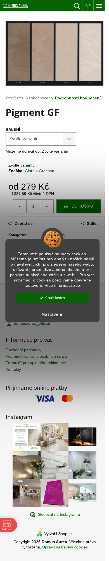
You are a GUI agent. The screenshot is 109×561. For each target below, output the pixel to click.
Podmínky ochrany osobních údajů (36, 356)
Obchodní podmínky (23, 350)
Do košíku (82, 206)
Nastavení (52, 314)
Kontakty (13, 369)
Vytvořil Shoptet (58, 533)
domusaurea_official (32, 323)
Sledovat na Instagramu (59, 514)
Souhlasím (55, 297)
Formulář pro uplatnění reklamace (36, 362)
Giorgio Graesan (39, 170)
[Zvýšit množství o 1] (46, 206)
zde (76, 285)
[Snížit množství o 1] (20, 206)
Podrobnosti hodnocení (78, 98)
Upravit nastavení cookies (65, 547)
